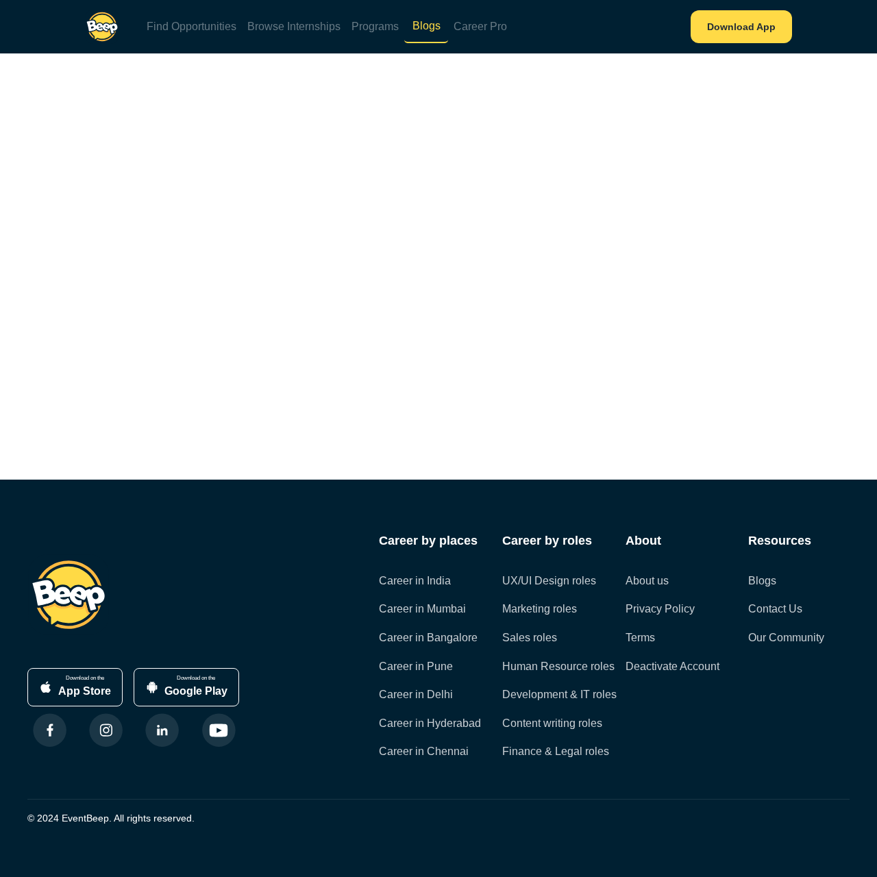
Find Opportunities (191, 26)
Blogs (426, 26)
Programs (375, 26)
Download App (741, 26)
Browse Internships (294, 26)
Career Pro (480, 26)
